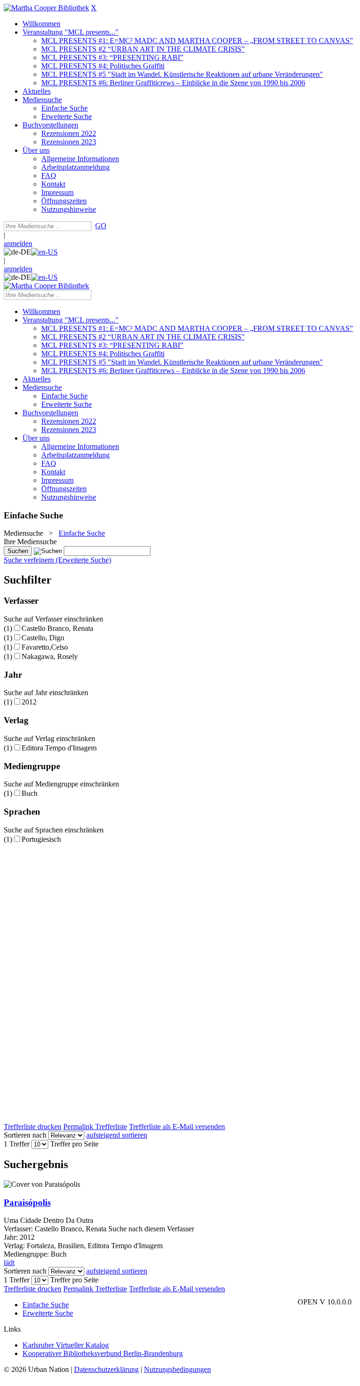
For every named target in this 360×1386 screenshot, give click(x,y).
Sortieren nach (25, 1135)
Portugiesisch (41, 839)
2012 (29, 702)
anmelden (18, 243)
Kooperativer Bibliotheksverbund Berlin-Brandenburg (102, 1353)
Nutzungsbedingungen (177, 1369)
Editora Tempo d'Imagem (59, 748)
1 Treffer (17, 1144)
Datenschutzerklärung (106, 1369)
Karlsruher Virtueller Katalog (65, 1345)
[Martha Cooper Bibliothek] (46, 8)
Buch (30, 793)
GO (100, 226)
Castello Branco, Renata (57, 628)
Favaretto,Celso (45, 647)
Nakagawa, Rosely (50, 656)
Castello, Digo (43, 638)
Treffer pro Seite (74, 1144)
